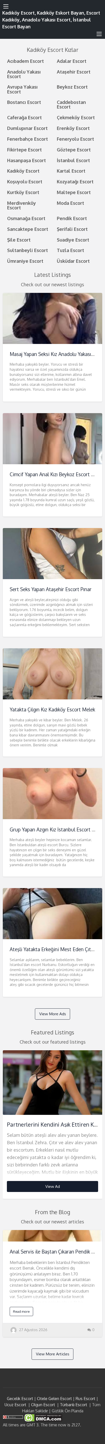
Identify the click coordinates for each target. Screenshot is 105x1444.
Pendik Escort (72, 218)
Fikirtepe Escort (24, 149)
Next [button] (95, 1081)
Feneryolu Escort (75, 139)
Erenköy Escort (73, 128)
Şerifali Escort (72, 229)
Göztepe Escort (74, 149)
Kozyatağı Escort (75, 181)
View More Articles (52, 1353)
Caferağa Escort (24, 117)
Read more (21, 1311)
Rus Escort (85, 1398)
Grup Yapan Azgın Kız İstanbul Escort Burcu (57, 829)
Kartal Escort (71, 171)
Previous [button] (9, 1081)
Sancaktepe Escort (27, 229)
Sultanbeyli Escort (27, 250)
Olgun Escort (43, 1404)
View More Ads (52, 1013)
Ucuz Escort (15, 1404)
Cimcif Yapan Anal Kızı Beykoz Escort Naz (55, 474)
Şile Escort (19, 240)
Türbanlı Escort (73, 1404)
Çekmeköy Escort (76, 117)
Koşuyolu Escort (24, 181)
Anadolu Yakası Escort (24, 74)
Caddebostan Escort (71, 104)
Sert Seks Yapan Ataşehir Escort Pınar (50, 589)
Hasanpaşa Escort (26, 160)
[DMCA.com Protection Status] (42, 1417)
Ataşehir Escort (73, 72)
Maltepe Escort (74, 192)
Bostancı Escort (24, 102)
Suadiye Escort (73, 240)
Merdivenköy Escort (21, 205)
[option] (52, 1124)
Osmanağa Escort (26, 218)
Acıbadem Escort (25, 61)
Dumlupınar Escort (27, 128)
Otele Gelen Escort (54, 1398)
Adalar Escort (71, 61)
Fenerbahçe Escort (27, 139)
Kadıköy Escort (23, 171)
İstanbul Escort (73, 160)
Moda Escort (70, 203)
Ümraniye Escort (25, 261)
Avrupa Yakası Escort (22, 89)
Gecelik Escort (20, 1398)
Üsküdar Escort (73, 261)
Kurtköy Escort (23, 192)
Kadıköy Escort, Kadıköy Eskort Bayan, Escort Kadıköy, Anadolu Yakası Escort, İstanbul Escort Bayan (51, 19)
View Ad (52, 1186)
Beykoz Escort (72, 87)
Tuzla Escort (70, 250)
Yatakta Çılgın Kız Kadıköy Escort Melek (52, 709)
